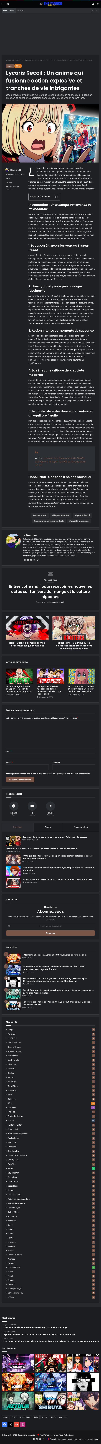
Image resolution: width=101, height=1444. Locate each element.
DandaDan (12, 1177)
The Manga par (46, 1435)
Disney (10, 1229)
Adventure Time (14, 1051)
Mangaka (11, 1246)
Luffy (36, 1417)
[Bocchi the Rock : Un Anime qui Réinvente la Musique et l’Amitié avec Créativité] (81, 676)
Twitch (10, 1276)
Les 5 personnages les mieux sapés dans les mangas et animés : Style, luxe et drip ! (49, 690)
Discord (11, 1280)
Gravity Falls (13, 1160)
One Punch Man (14, 1042)
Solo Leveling (13, 1151)
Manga (10, 1030)
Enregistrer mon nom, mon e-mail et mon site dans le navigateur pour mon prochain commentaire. (49, 774)
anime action (40, 515)
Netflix (10, 1238)
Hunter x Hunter (15, 1125)
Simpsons (12, 1147)
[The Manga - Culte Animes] (50, 4)
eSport (11, 1077)
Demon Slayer (14, 1208)
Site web (56, 762)
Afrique (11, 1297)
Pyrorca (11, 1263)
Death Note (13, 1186)
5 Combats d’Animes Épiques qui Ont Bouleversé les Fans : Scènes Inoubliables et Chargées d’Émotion (53, 968)
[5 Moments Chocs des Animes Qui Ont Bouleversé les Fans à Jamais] (13, 958)
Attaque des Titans (18, 1133)
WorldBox (12, 1082)
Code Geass (13, 1181)
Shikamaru (14, 170)
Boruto (11, 1190)
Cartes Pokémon (15, 1255)
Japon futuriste (61, 515)
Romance (12, 1099)
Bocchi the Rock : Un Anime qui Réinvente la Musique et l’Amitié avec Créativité (81, 689)
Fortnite (11, 1068)
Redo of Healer (14, 1047)
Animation (12, 1221)
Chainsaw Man (14, 1194)
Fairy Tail (11, 1164)
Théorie (11, 1112)
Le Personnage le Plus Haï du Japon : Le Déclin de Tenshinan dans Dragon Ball (19, 689)
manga (44, 1417)
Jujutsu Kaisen (14, 1138)
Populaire (17, 827)
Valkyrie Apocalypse (16, 1203)
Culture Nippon (14, 1267)
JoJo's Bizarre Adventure (19, 1199)
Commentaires (81, 827)
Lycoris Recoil (83, 515)
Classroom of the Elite (17, 1155)
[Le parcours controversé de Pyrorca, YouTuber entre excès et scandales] (13, 883)
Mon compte (93, 1439)
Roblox (11, 1073)
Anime (5, 1417)
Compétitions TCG (15, 1293)
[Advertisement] (50, 33)
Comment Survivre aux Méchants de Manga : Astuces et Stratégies (54, 837)
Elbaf (13, 1417)
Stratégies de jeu (15, 1289)
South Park (12, 1216)
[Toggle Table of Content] (55, 197)
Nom (8, 751)
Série (18, 66)
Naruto (11, 1120)
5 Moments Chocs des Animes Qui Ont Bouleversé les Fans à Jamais (54, 955)
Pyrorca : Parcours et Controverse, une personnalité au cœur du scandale (41, 848)
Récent (48, 827)
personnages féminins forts (49, 521)
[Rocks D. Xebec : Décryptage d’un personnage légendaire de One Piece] (50, 1363)
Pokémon (12, 1034)
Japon (18, 60)
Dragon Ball (13, 1129)
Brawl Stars (12, 1086)
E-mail (9, 762)
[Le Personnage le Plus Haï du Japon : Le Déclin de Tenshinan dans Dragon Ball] (19, 676)
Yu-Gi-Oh (12, 1038)
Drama (10, 1234)
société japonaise (80, 521)
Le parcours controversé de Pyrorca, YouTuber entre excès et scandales (57, 879)
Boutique (62, 1439)
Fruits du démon (15, 1116)
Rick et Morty (13, 1212)
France (11, 1250)
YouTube (11, 1259)
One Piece (12, 1107)
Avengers (12, 1242)
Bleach (10, 1168)
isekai (10, 1095)
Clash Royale (13, 1060)
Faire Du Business (66, 1435)
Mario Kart (12, 1090)
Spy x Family (13, 1173)
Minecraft (12, 1064)
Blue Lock (12, 1142)
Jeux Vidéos (13, 1056)
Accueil (11, 60)
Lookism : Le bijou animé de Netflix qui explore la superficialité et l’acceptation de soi (60, 462)
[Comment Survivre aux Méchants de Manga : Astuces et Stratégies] (13, 841)
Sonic (10, 1225)
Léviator (11, 1284)
